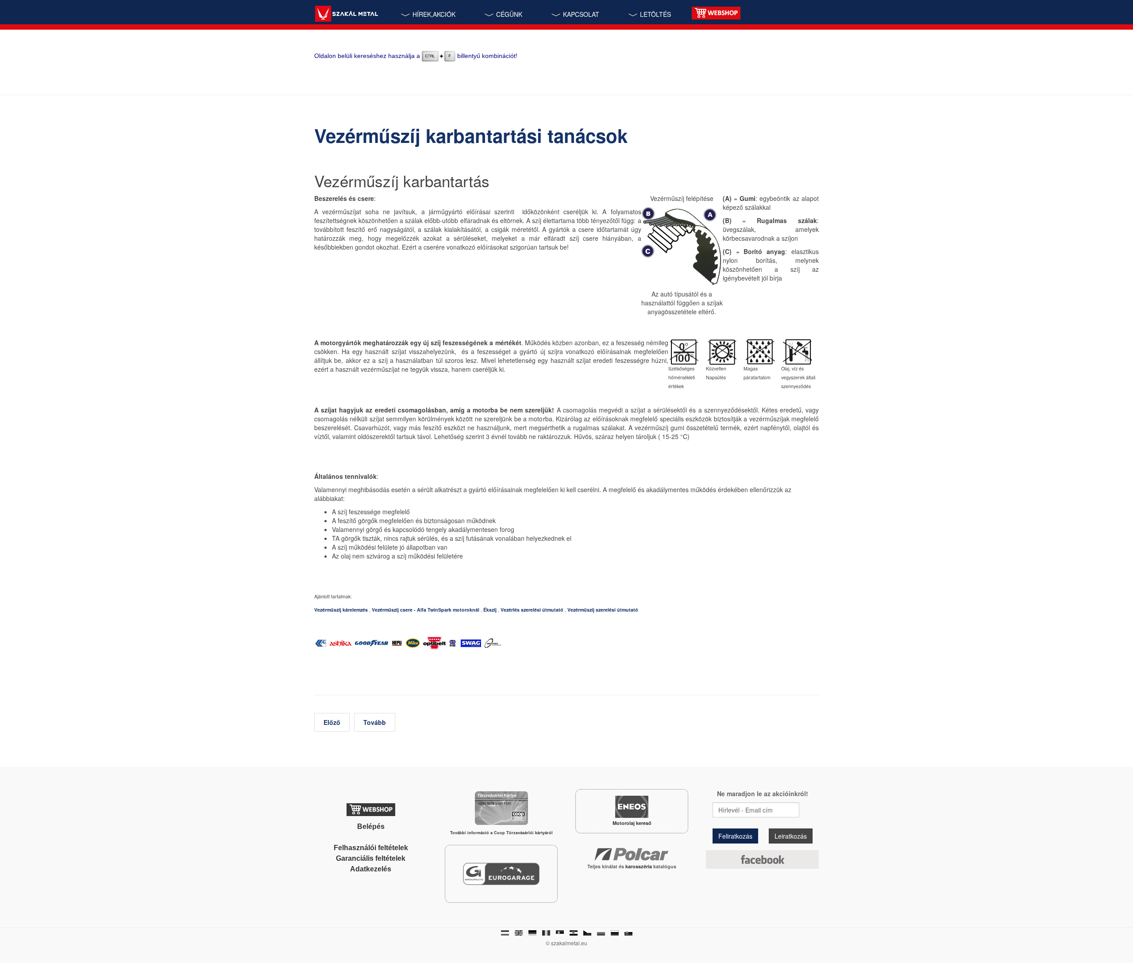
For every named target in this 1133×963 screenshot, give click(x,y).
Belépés (371, 826)
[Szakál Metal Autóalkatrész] (346, 15)
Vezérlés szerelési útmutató (532, 609)
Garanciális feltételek (370, 858)
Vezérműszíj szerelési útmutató (602, 609)
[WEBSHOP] (716, 12)
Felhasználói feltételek (371, 847)
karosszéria (639, 866)
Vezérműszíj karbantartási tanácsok (471, 135)
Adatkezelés (370, 869)
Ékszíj (490, 609)
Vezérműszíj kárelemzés (341, 609)
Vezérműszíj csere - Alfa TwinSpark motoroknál (425, 609)
